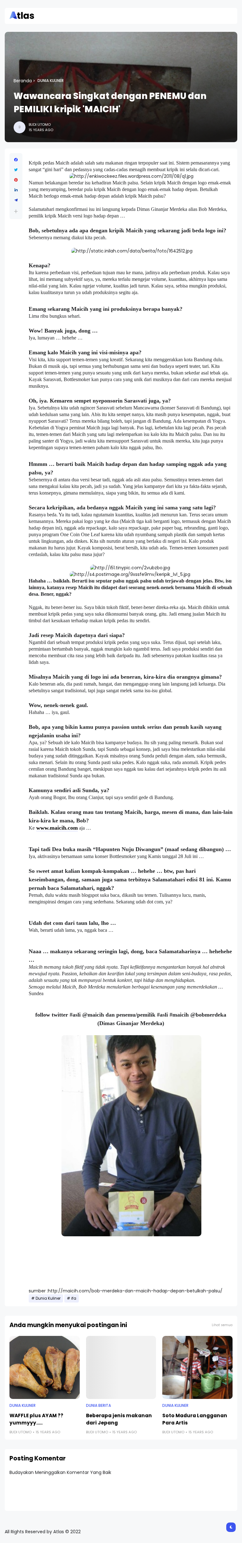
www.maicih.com (57, 828)
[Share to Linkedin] (16, 190)
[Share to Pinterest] (16, 180)
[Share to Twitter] (16, 170)
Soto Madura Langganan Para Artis (194, 1419)
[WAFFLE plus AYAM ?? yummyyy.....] (44, 1367)
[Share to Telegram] (16, 200)
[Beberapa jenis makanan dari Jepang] (121, 1367)
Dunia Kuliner (50, 80)
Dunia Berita (98, 1405)
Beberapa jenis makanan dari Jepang (119, 1419)
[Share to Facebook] (16, 160)
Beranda (23, 81)
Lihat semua (222, 1325)
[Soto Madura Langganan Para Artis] (197, 1367)
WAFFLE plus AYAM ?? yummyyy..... (36, 1419)
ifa (73, 1298)
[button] (16, 211)
